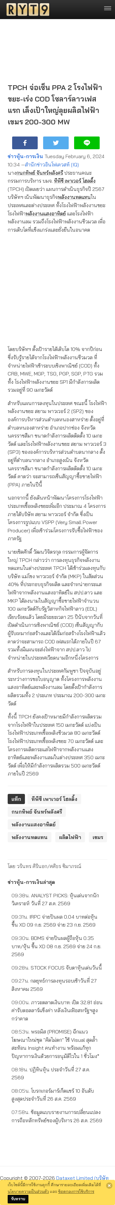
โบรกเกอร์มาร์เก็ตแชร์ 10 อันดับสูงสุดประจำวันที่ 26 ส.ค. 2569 (53, 1095)
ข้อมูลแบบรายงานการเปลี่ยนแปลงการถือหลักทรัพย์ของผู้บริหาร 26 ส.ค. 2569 (57, 1116)
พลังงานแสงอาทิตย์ (46, 213)
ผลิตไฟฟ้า (70, 837)
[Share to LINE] (87, 143)
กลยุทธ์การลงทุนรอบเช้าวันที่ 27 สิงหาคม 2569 (54, 984)
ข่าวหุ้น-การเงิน (25, 156)
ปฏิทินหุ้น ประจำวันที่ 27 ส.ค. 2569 (51, 1073)
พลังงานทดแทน (74, 197)
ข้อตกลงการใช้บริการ (76, 1191)
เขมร (98, 837)
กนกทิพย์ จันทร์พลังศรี (39, 173)
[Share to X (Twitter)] (56, 143)
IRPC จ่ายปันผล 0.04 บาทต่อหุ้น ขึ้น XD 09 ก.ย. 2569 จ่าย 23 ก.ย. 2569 (54, 921)
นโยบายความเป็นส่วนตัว (28, 1191)
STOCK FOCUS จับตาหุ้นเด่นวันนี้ (57, 967)
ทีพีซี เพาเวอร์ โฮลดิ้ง (75, 181)
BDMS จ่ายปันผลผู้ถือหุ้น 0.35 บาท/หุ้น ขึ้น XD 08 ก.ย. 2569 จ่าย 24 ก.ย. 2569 (56, 946)
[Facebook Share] (25, 143)
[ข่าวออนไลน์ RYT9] (26, 9)
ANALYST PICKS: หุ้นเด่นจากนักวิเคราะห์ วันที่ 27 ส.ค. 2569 (55, 899)
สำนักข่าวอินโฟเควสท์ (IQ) (52, 164)
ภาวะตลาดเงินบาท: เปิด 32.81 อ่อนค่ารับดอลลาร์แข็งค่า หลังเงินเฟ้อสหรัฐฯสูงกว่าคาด (57, 1010)
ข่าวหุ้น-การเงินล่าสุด (31, 882)
